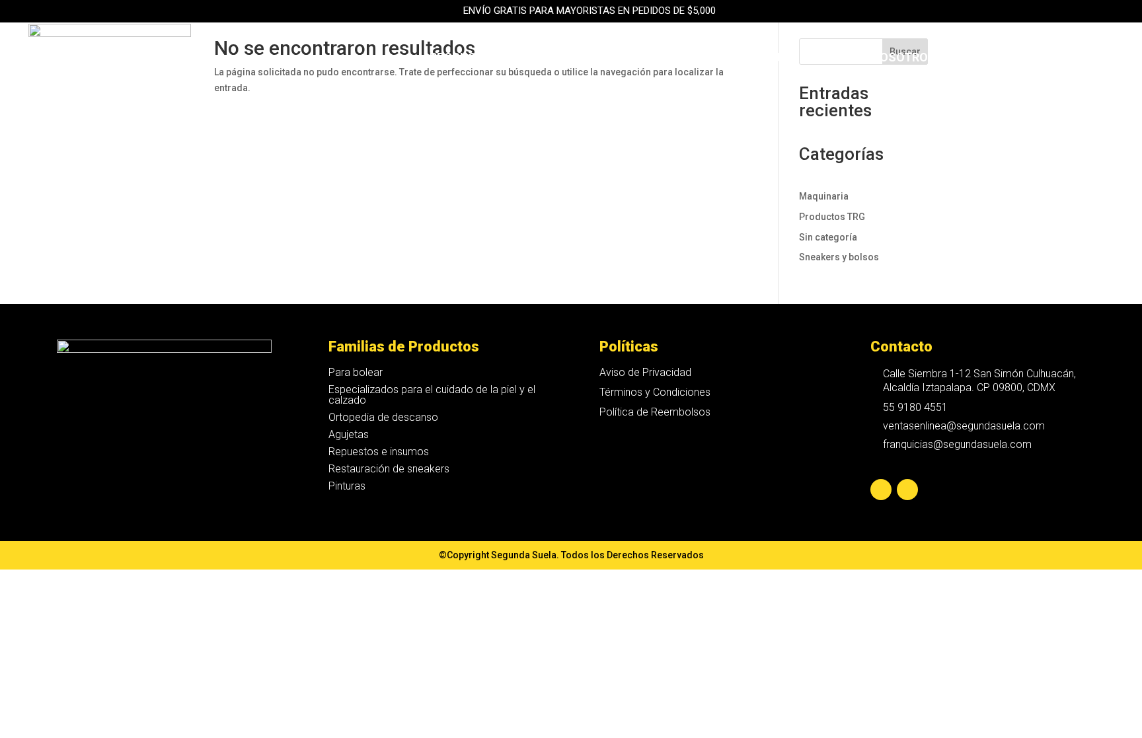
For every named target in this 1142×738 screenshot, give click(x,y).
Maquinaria (687, 58)
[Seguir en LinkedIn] (907, 489)
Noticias (977, 58)
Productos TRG (832, 216)
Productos (465, 58)
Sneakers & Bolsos (575, 58)
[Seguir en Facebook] (881, 489)
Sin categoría (828, 237)
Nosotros (903, 58)
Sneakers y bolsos (839, 257)
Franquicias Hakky (797, 58)
